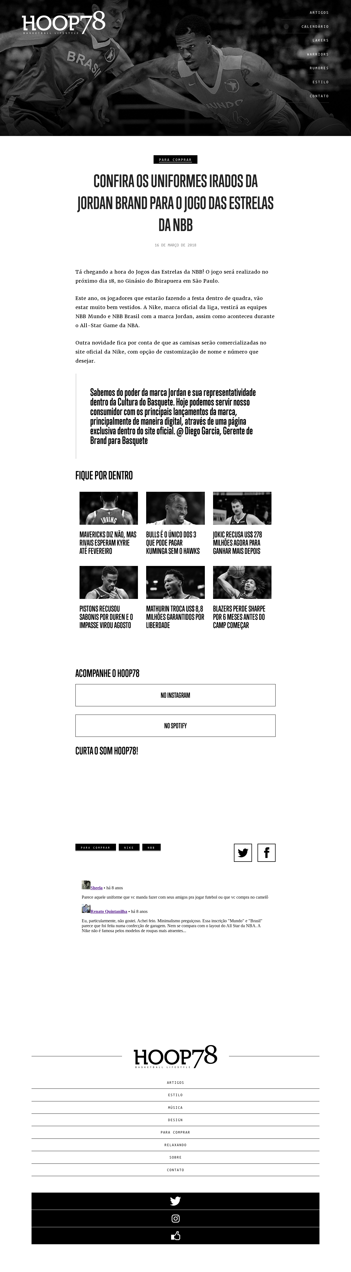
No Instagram (175, 695)
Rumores (319, 67)
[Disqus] (175, 947)
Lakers (321, 40)
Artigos (319, 12)
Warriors (318, 54)
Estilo (321, 81)
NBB (151, 847)
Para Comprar (175, 159)
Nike (129, 847)
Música (175, 1107)
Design (175, 1119)
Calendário (315, 26)
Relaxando (176, 1144)
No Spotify (175, 725)
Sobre (175, 1157)
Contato (319, 95)
